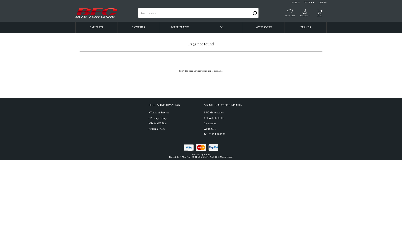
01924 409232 (217, 134)
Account (305, 15)
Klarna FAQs (157, 128)
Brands (305, 27)
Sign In (295, 2)
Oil (222, 27)
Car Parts (96, 27)
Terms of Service (159, 112)
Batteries (138, 27)
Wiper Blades (180, 27)
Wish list (290, 15)
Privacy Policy (158, 117)
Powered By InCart (201, 154)
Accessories (263, 27)
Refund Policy (158, 123)
